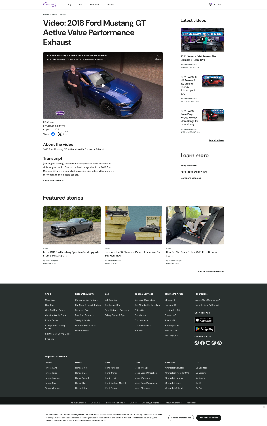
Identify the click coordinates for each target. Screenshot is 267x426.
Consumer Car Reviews (86, 300)
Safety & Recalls (82, 320)
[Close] (263, 407)
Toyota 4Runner (52, 388)
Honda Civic (81, 372)
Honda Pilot (80, 383)
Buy (69, 4)
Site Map (139, 330)
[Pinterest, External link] (219, 343)
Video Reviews (82, 330)
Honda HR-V (81, 388)
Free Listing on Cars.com (117, 310)
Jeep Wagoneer (142, 378)
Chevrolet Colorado (174, 388)
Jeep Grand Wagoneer (146, 383)
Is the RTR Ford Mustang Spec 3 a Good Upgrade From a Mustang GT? (71, 253)
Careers (133, 402)
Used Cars (50, 300)
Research (94, 4)
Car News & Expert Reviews (88, 305)
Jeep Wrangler (142, 367)
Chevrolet (170, 362)
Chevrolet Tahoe (173, 383)
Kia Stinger (200, 378)
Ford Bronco (111, 372)
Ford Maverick (112, 367)
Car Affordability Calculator (148, 305)
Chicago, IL (170, 300)
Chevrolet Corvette (174, 367)
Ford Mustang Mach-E (116, 383)
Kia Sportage (201, 367)
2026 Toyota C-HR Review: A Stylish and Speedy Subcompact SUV (189, 85)
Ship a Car (140, 310)
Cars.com (157, 414)
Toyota (48, 362)
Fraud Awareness (174, 402)
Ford (107, 362)
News (54, 14)
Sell (80, 4)
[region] (133, 415)
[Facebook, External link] (202, 343)
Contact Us (96, 402)
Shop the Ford (189, 165)
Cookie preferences (181, 417)
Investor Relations (114, 402)
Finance (110, 4)
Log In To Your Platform (206, 305)
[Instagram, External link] (214, 343)
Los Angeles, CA (172, 310)
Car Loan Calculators (145, 300)
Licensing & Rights (150, 402)
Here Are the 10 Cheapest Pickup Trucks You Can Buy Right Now (133, 253)
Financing (49, 338)
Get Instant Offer (113, 305)
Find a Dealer (51, 320)
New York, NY (171, 330)
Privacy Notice (77, 414)
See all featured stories (211, 271)
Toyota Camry (51, 383)
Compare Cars (82, 310)
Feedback (191, 402)
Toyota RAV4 (51, 367)
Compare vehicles (191, 177)
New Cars (49, 305)
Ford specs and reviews (194, 171)
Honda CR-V (81, 367)
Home (46, 14)
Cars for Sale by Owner (56, 315)
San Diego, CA (171, 335)
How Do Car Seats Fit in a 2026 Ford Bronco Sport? (191, 253)
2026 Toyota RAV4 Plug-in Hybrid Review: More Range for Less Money (189, 117)
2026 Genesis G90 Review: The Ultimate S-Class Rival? (198, 58)
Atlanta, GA (170, 320)
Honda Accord (82, 378)
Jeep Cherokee (142, 388)
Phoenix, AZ (170, 315)
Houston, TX (170, 305)
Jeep (137, 362)
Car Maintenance (143, 325)
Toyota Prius (51, 372)
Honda (78, 362)
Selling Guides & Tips (115, 315)
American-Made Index (85, 325)
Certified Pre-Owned (55, 310)
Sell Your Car (111, 300)
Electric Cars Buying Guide (58, 333)
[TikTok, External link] (197, 343)
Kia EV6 (198, 388)
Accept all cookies (209, 417)
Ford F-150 (110, 378)
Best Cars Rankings (84, 315)
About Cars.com (78, 402)
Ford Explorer (111, 388)
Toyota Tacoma (52, 378)
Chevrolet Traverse (174, 378)
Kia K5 (198, 383)
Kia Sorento (200, 372)
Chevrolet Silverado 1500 (177, 372)
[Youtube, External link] (208, 343)
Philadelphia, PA (172, 325)
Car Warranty (141, 315)
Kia (197, 362)
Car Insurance (141, 320)
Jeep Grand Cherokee (146, 372)
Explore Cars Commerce (206, 300)
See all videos (216, 140)
